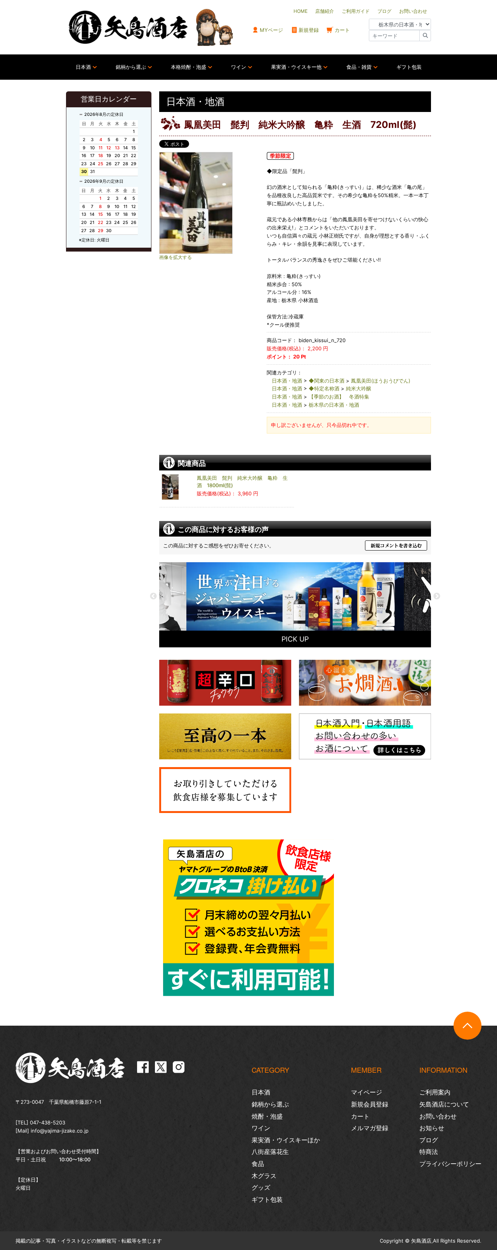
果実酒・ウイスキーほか (286, 1140)
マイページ (366, 1092)
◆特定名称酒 (324, 388)
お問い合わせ (438, 1116)
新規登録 (309, 30)
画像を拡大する (175, 257)
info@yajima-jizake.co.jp (60, 1131)
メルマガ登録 (369, 1128)
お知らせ (431, 1128)
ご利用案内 (434, 1092)
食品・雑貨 (359, 67)
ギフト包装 (409, 67)
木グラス (264, 1176)
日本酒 (83, 67)
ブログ (428, 1140)
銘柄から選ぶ (131, 67)
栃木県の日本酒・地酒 (334, 405)
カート (342, 30)
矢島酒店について (444, 1104)
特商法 (428, 1152)
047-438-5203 (47, 1122)
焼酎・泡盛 (267, 1116)
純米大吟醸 (358, 388)
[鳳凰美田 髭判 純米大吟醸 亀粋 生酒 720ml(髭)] (209, 203)
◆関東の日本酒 (326, 381)
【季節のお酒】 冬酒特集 (339, 396)
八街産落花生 (270, 1152)
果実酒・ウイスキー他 (296, 67)
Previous (153, 596)
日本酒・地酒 (287, 381)
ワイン (238, 67)
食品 (258, 1164)
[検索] (425, 35)
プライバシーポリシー (450, 1164)
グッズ (261, 1187)
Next (437, 596)
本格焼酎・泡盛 (188, 67)
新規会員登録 (369, 1104)
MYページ (271, 30)
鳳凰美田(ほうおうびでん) (380, 381)
